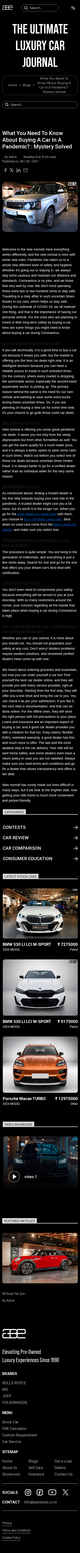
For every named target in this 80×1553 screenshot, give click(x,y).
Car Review (16, 837)
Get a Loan (63, 1461)
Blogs (27, 85)
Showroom (11, 1474)
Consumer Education (27, 858)
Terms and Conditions (16, 1530)
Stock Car (10, 1422)
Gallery (60, 1467)
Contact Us (64, 1474)
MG (5, 1389)
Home (12, 85)
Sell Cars (35, 1467)
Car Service (11, 1441)
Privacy (7, 1523)
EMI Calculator (14, 1428)
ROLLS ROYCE (14, 1383)
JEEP (6, 1396)
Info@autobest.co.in (40, 1502)
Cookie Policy (11, 1537)
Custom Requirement (19, 1435)
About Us (9, 1467)
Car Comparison (22, 848)
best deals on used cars (37, 514)
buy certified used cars (43, 519)
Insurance (36, 1474)
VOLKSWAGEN (14, 1402)
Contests (14, 827)
